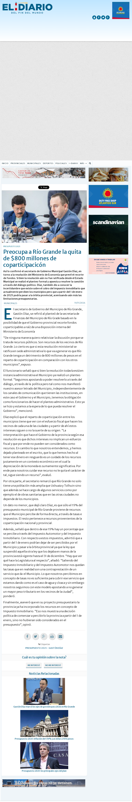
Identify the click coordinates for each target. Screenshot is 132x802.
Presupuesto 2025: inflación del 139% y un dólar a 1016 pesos (44, 738)
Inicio (5, 163)
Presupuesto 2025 (36, 648)
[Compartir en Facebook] (27, 636)
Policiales (61, 163)
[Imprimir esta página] (52, 636)
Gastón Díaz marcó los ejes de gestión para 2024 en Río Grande (44, 706)
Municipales (34, 163)
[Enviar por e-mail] (60, 636)
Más (82, 163)
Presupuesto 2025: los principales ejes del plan (44, 771)
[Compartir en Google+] (43, 636)
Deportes (48, 163)
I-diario (73, 163)
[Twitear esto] (35, 636)
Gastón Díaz (56, 648)
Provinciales (18, 163)
